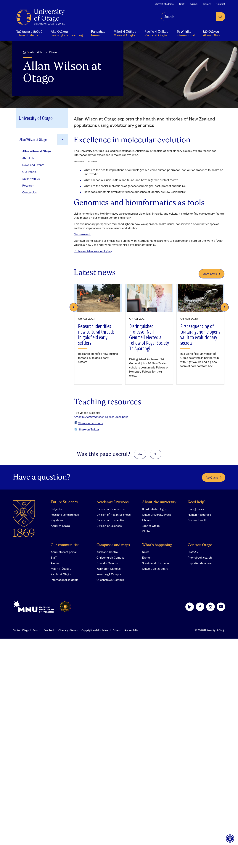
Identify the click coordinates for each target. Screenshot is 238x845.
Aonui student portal (63, 551)
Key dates (57, 520)
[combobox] (188, 16)
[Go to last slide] (74, 307)
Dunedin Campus (107, 563)
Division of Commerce (111, 509)
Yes (140, 454)
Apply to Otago (60, 525)
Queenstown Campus (110, 579)
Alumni (193, 4)
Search (36, 630)
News (145, 551)
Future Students (64, 502)
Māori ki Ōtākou (61, 568)
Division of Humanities (110, 520)
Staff (181, 4)
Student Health (197, 520)
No (155, 454)
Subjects (56, 509)
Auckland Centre (107, 551)
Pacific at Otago (61, 574)
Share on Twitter (88, 429)
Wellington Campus (108, 568)
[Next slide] (224, 307)
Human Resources (199, 514)
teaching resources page (101, 416)
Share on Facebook (90, 423)
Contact (220, 4)
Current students (164, 4)
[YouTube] (221, 606)
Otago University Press (156, 514)
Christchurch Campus (110, 557)
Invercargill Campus (109, 574)
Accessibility (131, 630)
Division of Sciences (109, 525)
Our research (82, 234)
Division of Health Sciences (114, 514)
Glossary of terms (68, 630)
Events (146, 557)
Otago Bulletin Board (155, 568)
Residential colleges (154, 509)
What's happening (157, 545)
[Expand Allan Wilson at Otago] (62, 139)
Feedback (49, 630)
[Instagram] (210, 606)
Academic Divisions (113, 502)
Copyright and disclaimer (95, 630)
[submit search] (220, 16)
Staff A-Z (193, 551)
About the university (159, 502)
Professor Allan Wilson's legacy (93, 250)
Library (207, 4)
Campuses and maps (113, 545)
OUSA (146, 531)
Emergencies (196, 509)
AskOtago (212, 477)
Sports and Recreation (156, 563)
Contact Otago (200, 545)
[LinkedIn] (189, 606)
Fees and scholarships (65, 514)
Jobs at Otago (151, 525)
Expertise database (200, 563)
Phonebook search (200, 557)
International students (64, 579)
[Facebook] (200, 606)
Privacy (116, 630)
